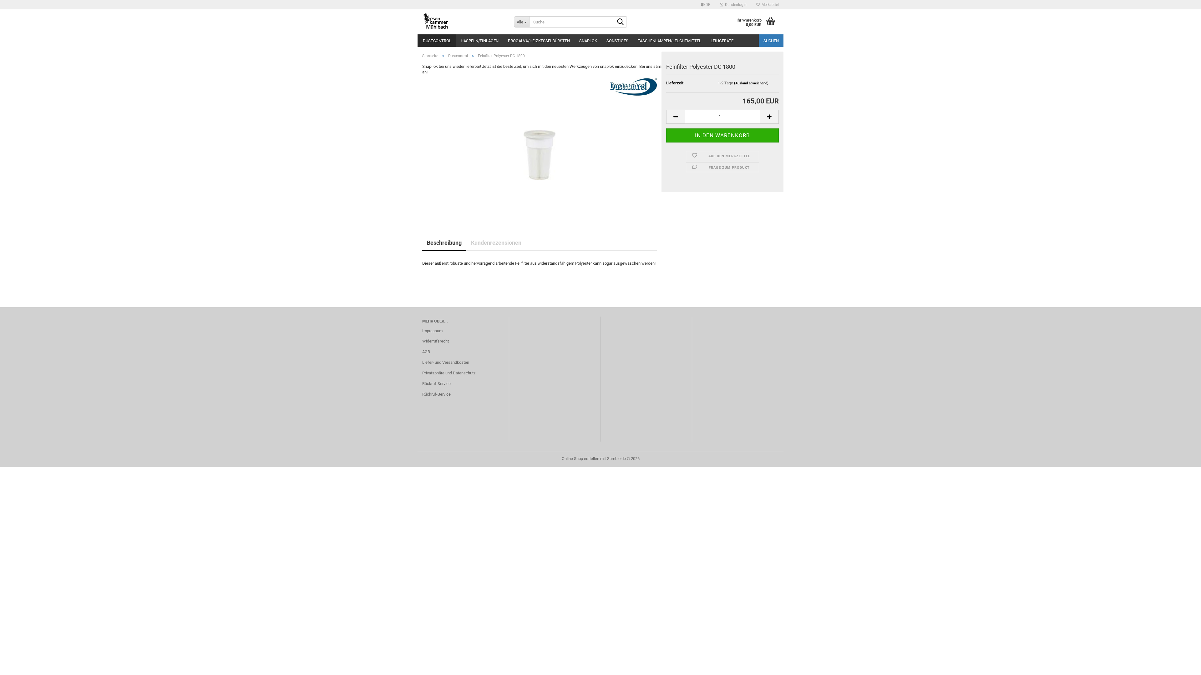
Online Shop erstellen (580, 458)
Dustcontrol (437, 40)
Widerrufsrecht (435, 341)
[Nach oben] (1183, 665)
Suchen (771, 40)
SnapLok (588, 40)
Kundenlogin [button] (735, 4)
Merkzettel (769, 4)
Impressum (432, 330)
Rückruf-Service (436, 383)
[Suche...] (620, 22)
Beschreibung (444, 242)
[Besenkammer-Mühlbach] (463, 21)
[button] (705, 4)
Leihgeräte (722, 40)
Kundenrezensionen (496, 242)
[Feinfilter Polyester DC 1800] (539, 145)
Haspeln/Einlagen (480, 40)
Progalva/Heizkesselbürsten (539, 40)
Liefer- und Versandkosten (445, 362)
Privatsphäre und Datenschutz (448, 373)
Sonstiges (617, 40)
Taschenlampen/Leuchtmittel (669, 40)
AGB (426, 351)
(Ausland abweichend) (751, 83)
